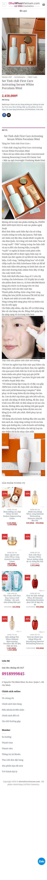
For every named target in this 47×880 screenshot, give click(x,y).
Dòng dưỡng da (26, 104)
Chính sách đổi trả (10, 715)
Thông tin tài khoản (11, 754)
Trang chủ (7, 77)
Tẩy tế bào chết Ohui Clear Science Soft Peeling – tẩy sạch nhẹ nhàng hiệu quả (12, 599)
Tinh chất (39, 109)
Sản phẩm (32, 107)
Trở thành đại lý (9, 771)
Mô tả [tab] (4, 130)
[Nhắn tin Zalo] (41, 861)
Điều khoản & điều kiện (13, 709)
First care (32, 77)
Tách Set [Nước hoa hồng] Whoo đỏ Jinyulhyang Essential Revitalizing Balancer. (35, 640)
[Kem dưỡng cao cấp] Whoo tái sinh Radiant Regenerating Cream (12, 515)
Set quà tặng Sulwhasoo (15, 109)
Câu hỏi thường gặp (11, 721)
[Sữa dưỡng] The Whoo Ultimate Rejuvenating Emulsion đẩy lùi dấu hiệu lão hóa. (12, 641)
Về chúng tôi (8, 698)
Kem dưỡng (17, 107)
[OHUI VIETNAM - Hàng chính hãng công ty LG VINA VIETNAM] (24, 4)
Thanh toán (7, 742)
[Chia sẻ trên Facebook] (4, 115)
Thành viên (7, 748)
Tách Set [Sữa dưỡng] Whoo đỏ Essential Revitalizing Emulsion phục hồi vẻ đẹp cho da (35, 600)
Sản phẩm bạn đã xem (12, 765)
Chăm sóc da (15, 104)
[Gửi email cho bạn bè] (9, 115)
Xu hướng (6, 737)
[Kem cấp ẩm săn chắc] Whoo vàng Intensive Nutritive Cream (12, 558)
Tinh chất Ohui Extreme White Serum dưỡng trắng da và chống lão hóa (35, 558)
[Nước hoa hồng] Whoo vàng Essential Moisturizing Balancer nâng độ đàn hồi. (34, 516)
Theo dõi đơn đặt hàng (12, 760)
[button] (4, 4)
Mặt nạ (24, 107)
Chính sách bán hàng (12, 704)
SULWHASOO (19, 77)
